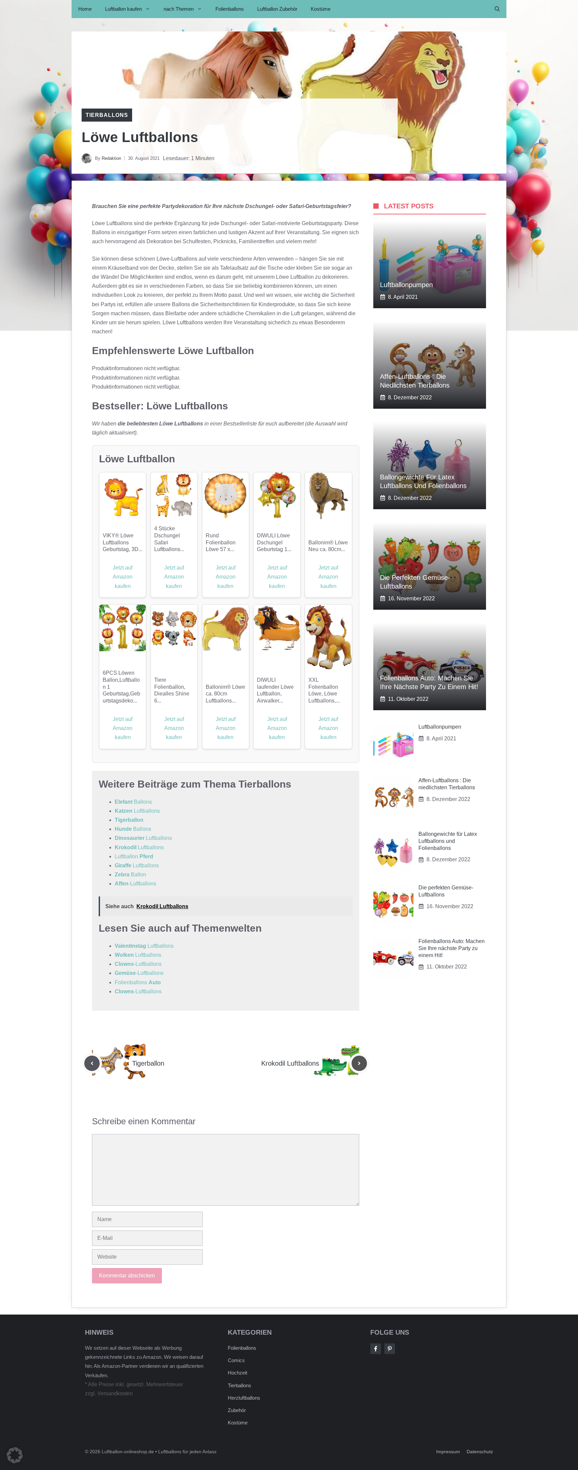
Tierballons (107, 115)
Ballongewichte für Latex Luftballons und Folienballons (447, 841)
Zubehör (237, 1410)
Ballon (130, 874)
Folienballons (229, 9)
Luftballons (137, 811)
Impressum (448, 1451)
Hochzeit (237, 1373)
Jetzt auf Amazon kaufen (122, 577)
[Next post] (359, 1063)
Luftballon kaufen (123, 9)
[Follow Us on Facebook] (375, 1348)
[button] (497, 9)
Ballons (133, 802)
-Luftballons (135, 883)
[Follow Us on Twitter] (389, 1348)
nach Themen (179, 9)
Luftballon (134, 856)
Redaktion (111, 158)
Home (85, 9)
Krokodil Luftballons (290, 1063)
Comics (236, 1360)
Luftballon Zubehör (277, 9)
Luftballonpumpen (406, 284)
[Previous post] (92, 1063)
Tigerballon (129, 820)
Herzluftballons (244, 1398)
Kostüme (320, 9)
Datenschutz (480, 1451)
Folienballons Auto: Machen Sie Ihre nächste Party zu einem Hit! (451, 948)
